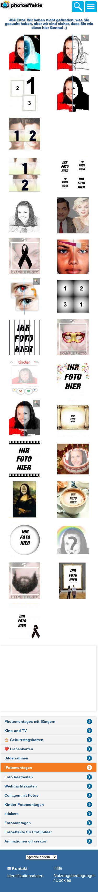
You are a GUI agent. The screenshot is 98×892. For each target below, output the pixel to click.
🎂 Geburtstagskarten (23, 740)
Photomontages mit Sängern (29, 721)
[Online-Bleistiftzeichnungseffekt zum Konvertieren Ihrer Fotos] (73, 53)
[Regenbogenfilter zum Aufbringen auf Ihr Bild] (73, 540)
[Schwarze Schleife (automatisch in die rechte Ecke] (25, 621)
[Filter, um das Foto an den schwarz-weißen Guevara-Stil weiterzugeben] (73, 93)
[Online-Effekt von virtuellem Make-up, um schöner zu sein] (73, 256)
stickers (11, 814)
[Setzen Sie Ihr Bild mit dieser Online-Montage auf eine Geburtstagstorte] (73, 459)
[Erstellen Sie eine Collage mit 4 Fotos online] (73, 174)
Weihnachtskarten (20, 786)
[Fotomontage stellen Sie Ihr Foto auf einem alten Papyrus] (73, 418)
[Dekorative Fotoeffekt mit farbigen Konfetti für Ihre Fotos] (73, 377)
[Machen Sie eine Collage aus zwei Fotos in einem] (25, 134)
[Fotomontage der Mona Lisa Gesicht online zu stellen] (25, 499)
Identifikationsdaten (25, 876)
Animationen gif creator (25, 841)
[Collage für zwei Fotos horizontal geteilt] (25, 174)
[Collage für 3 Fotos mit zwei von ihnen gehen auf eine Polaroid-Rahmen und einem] (25, 93)
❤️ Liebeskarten (18, 749)
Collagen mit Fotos (21, 795)
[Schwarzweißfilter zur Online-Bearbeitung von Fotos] (25, 418)
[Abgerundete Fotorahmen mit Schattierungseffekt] (25, 540)
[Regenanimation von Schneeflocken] (73, 134)
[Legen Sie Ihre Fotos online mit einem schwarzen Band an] (25, 256)
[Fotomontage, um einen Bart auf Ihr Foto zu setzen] (25, 580)
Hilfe (58, 868)
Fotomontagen (17, 823)
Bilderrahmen (16, 758)
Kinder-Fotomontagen (24, 804)
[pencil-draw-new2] (25, 215)
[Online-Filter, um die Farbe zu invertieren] (25, 53)
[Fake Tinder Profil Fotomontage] (25, 377)
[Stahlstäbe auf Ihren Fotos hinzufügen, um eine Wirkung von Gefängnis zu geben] (25, 337)
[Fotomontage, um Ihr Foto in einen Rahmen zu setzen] (73, 580)
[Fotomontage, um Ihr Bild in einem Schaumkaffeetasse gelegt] (73, 499)
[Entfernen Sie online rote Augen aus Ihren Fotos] (25, 296)
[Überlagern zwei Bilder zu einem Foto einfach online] (73, 215)
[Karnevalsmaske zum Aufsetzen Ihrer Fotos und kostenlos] (73, 337)
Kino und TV (15, 731)
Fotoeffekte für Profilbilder (28, 832)
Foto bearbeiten (18, 777)
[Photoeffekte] (28, 6)
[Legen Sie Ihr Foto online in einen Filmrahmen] (25, 459)
